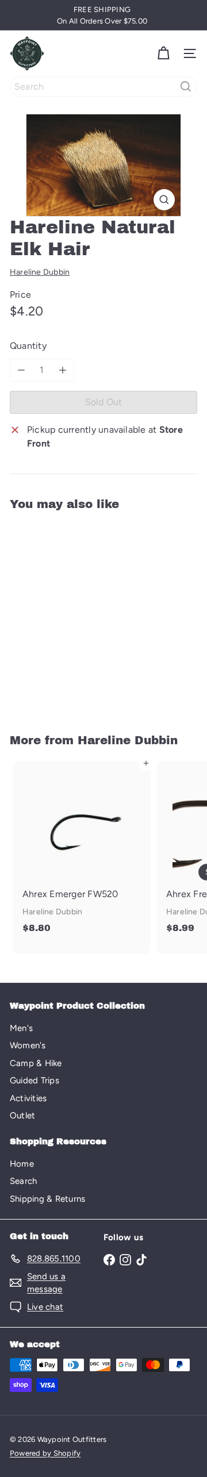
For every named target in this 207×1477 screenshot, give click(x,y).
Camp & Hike (36, 1063)
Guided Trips (34, 1080)
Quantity (28, 345)
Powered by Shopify (45, 1453)
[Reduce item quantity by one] (21, 370)
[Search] (185, 86)
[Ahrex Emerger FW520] (82, 850)
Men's (21, 1028)
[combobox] (103, 86)
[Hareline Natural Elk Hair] (82, 614)
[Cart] (163, 53)
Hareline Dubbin (128, 740)
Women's (28, 1045)
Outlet (22, 1115)
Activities (28, 1098)
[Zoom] (164, 199)
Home (22, 1164)
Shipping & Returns (47, 1199)
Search (23, 1181)
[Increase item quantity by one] (62, 370)
